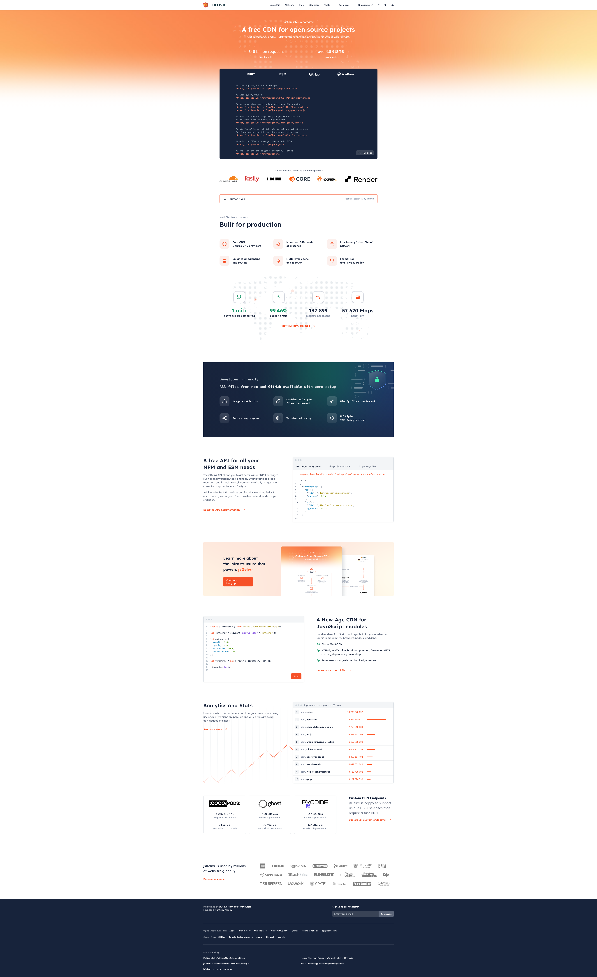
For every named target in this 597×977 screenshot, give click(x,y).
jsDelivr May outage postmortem (218, 969)
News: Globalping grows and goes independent (322, 963)
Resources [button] (344, 5)
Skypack (270, 937)
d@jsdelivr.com (329, 931)
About (232, 931)
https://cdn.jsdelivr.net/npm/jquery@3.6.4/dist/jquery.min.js (273, 97)
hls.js (306, 734)
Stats (301, 5)
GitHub (221, 937)
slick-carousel (311, 749)
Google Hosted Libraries (241, 937)
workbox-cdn (311, 764)
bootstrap (309, 719)
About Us (275, 5)
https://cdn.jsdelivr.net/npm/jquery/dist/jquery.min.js (269, 122)
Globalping (364, 5)
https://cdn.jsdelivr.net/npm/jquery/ (258, 153)
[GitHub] (378, 5)
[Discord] (392, 5)
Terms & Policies (310, 931)
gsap (306, 779)
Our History (244, 931)
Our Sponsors (260, 931)
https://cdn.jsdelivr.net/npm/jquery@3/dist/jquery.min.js (270, 110)
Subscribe (386, 914)
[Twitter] (385, 5)
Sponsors (314, 5)
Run (296, 676)
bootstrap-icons (312, 756)
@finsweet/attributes (315, 771)
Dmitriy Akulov (224, 909)
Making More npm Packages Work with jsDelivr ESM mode (327, 958)
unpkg (259, 937)
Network (289, 5)
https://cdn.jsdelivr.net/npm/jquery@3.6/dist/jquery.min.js (272, 107)
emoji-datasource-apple (317, 727)
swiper (307, 712)
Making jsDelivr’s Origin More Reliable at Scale (224, 958)
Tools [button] (327, 5)
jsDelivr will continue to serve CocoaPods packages (226, 963)
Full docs (367, 152)
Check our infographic (232, 582)
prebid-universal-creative (317, 742)
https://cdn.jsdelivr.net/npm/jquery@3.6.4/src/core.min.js (271, 135)
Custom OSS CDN (279, 931)
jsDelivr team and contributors (235, 906)
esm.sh (281, 937)
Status (295, 931)
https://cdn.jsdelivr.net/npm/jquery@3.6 (260, 144)
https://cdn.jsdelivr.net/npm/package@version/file (266, 88)
